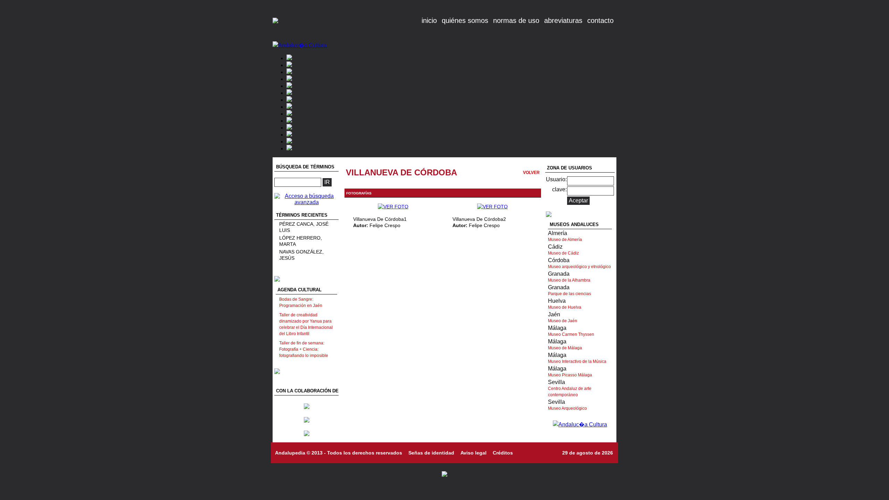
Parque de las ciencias (569, 293)
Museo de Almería (565, 239)
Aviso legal (473, 453)
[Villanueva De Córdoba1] (393, 206)
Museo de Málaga (565, 347)
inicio (429, 20)
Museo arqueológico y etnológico (579, 266)
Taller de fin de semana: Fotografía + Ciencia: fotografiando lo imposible (303, 349)
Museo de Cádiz (563, 253)
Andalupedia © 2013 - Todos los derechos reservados (338, 453)
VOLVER (531, 172)
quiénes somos (465, 20)
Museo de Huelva (564, 307)
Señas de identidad (431, 453)
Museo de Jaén (562, 320)
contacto (600, 20)
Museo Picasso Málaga (570, 375)
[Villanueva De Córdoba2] (492, 206)
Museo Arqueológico (567, 408)
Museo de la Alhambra (569, 280)
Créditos (503, 453)
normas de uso (516, 20)
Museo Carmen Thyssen (571, 334)
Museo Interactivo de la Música (577, 361)
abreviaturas (563, 20)
